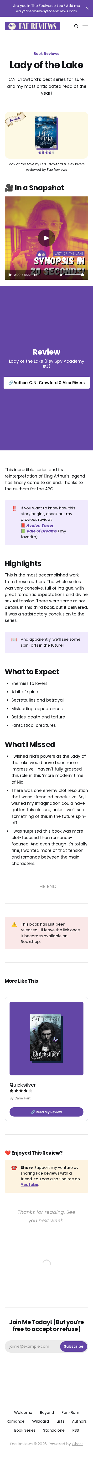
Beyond (47, 1412)
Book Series (25, 1430)
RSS (75, 1430)
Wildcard (40, 1421)
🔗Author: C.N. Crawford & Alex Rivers (46, 382)
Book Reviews (46, 53)
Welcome (23, 1412)
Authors (79, 1421)
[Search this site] (76, 26)
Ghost (77, 1444)
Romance (15, 1421)
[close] (87, 8)
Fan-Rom (70, 1412)
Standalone (54, 1430)
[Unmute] (61, 275)
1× (35, 275)
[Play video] (46, 238)
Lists (60, 1421)
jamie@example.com (46, 1346)
